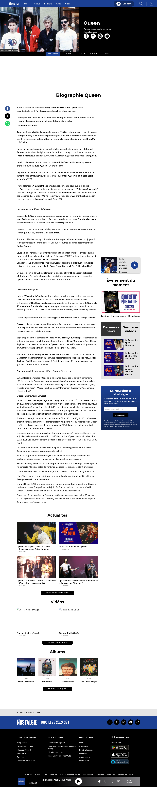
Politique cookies (73, 774)
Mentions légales (51, 774)
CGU (62, 774)
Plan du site (27, 774)
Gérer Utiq (111, 774)
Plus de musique (129, 781)
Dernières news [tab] (111, 329)
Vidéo (67, 3)
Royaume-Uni (106, 29)
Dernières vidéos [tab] (130, 329)
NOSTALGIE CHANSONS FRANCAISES (124, 267)
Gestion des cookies (126, 774)
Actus (58, 3)
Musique (36, 3)
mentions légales (108, 426)
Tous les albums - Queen (57, 689)
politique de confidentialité (122, 426)
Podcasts (48, 3)
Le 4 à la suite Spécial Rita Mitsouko (131, 356)
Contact (38, 774)
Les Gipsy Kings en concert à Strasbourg (120, 316)
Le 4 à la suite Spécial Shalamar (131, 343)
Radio (26, 3)
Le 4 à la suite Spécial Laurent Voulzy (131, 370)
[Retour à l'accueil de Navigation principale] (14, 3)
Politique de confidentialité (93, 774)
